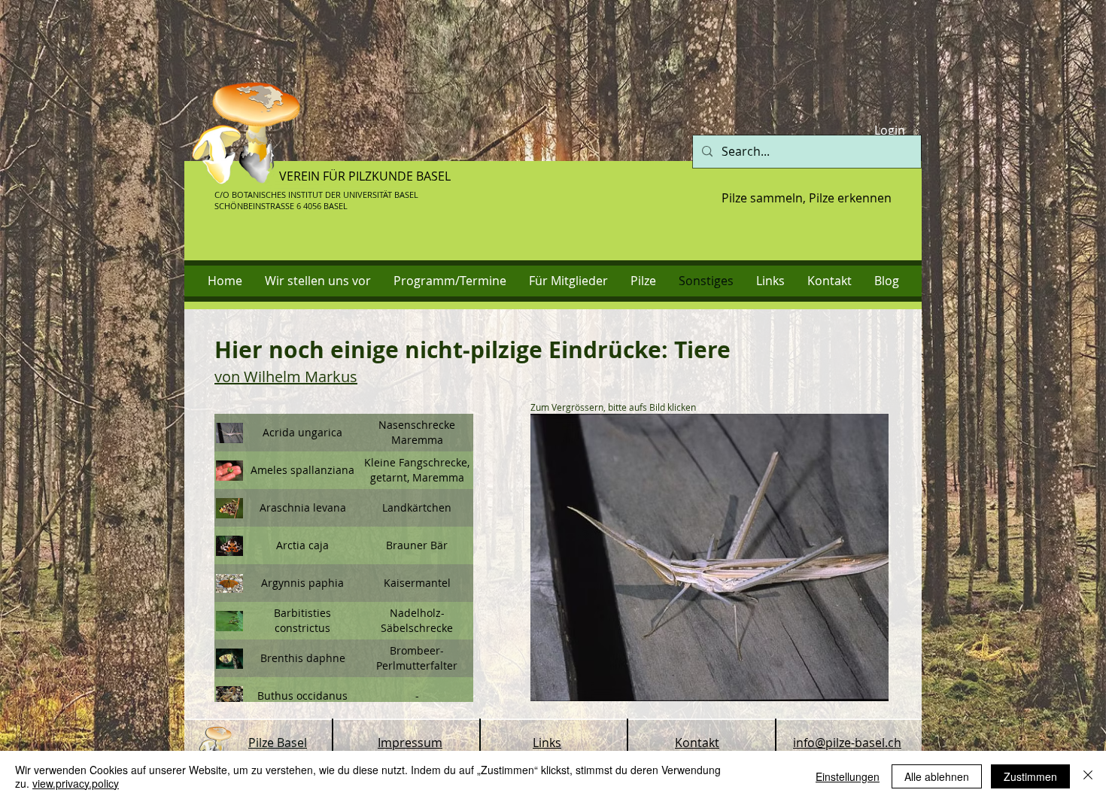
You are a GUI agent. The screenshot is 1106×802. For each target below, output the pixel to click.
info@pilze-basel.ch (847, 742)
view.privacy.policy (75, 783)
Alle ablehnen (936, 776)
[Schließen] (1088, 776)
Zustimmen (1030, 776)
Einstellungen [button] (848, 776)
